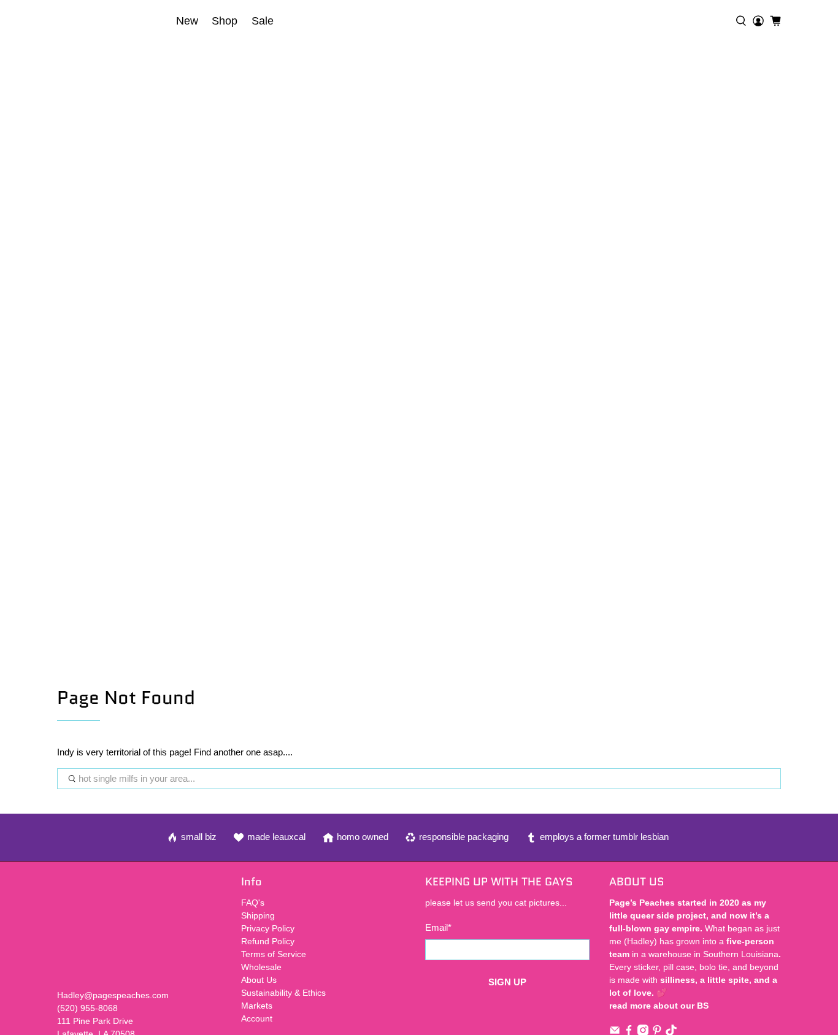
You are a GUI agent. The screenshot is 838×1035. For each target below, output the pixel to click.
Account (256, 1018)
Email (438, 927)
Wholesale (261, 967)
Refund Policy (267, 941)
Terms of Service (273, 954)
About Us (259, 980)
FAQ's (252, 902)
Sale (263, 21)
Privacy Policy (267, 928)
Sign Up (507, 982)
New (187, 21)
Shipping (258, 915)
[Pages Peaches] (113, 20)
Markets (256, 1005)
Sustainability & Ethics (283, 993)
